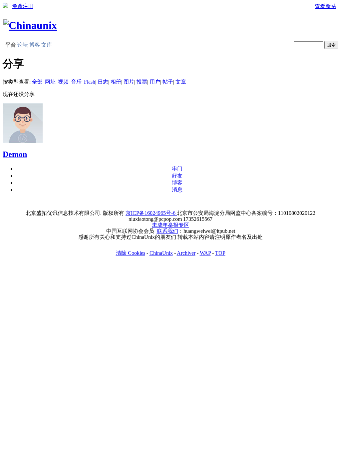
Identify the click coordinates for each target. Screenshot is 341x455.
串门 (177, 169)
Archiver (186, 253)
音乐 (76, 82)
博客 (177, 183)
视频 (63, 82)
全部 (37, 82)
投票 (142, 82)
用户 (155, 82)
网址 (50, 82)
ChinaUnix (161, 253)
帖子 (168, 82)
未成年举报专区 (170, 225)
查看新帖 (325, 6)
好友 (177, 176)
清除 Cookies (130, 253)
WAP (205, 253)
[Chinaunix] (30, 25)
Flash (89, 82)
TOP (220, 253)
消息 (177, 190)
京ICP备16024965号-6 (151, 213)
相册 (116, 82)
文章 (180, 82)
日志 (103, 82)
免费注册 (22, 6)
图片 (129, 82)
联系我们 (167, 231)
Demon (15, 154)
